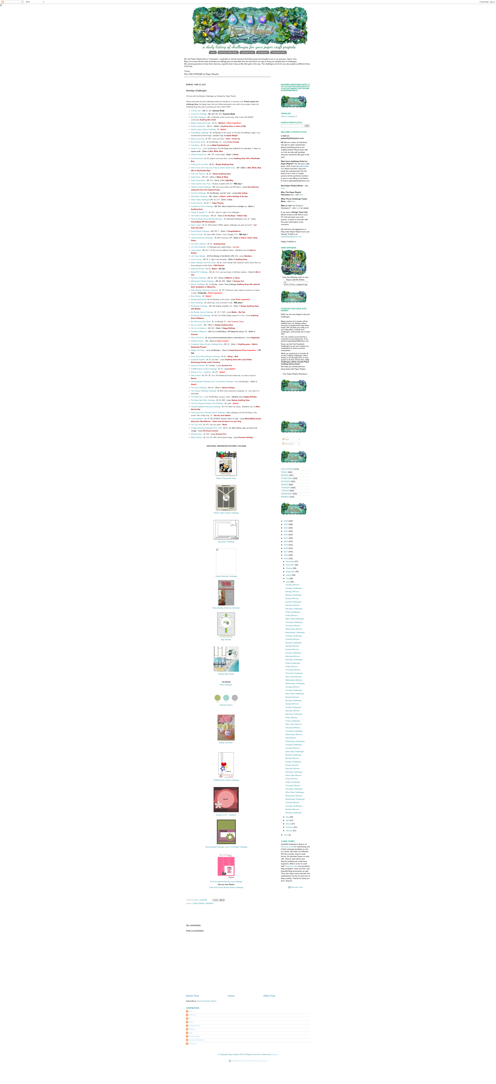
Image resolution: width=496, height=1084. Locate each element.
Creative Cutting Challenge (201, 187)
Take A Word (196, 375)
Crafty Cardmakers (198, 180)
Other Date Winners (293, 677)
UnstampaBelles (197, 418)
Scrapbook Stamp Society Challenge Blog (207, 344)
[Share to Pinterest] (223, 900)
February (290, 827)
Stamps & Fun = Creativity (201, 372)
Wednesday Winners (293, 629)
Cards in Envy (196, 148)
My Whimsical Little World (200, 321)
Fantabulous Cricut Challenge (202, 206)
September (290, 572)
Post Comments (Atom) (206, 1001)
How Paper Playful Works (228, 52)
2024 (286, 528)
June (288, 582)
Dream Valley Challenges (200, 199)
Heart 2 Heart (196, 225)
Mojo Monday (196, 296)
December (290, 561)
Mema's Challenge (198, 284)
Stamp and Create (197, 365)
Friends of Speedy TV (199, 212)
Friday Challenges (292, 612)
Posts (286, 439)
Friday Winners (291, 615)
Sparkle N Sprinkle (198, 359)
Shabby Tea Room (198, 350)
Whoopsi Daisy (196, 434)
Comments (288, 444)
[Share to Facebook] (221, 900)
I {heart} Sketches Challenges (202, 237)
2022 (286, 535)
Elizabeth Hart (194, 1026)
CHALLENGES (199, 903)
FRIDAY (284, 472)
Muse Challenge (197, 302)
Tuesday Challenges (293, 588)
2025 (286, 524)
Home (213, 52)
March (289, 824)
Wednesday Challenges (295, 632)
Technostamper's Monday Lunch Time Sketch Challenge (212, 381)
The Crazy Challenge (199, 387)
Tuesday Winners (292, 585)
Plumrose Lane (287, 847)
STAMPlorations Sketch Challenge (204, 369)
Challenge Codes (247, 52)
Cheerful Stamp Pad (198, 154)
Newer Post (192, 995)
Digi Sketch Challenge (199, 196)
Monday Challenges (293, 595)
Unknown (192, 1044)
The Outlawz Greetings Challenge (203, 391)
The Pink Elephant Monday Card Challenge (207, 403)
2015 (286, 559)
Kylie (190, 1033)
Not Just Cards (196, 325)
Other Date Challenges (294, 619)
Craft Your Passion (198, 173)
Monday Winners (292, 592)
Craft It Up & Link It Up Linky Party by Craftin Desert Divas (213, 167)
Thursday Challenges (294, 622)
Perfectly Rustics (197, 341)
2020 (286, 541)
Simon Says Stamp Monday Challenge (205, 356)
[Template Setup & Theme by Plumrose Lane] (248, 1061)
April (288, 820)
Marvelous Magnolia (198, 278)
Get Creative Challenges (200, 215)
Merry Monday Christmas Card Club (204, 290)
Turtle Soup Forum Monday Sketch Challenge (208, 412)
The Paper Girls (197, 396)
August (289, 575)
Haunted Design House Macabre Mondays (206, 219)
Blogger (275, 1054)
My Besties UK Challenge (200, 315)
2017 (286, 552)
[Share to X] (218, 900)
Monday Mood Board (198, 299)
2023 (286, 531)
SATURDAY (285, 481)
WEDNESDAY (286, 494)
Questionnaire (263, 52)
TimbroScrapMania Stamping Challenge (205, 406)
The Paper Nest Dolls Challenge (203, 400)
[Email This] (213, 900)
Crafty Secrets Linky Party (201, 183)
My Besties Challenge (199, 306)
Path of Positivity (197, 337)
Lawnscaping (196, 250)
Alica (190, 1011)
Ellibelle (192, 1029)
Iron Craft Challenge (198, 247)
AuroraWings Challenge (199, 132)
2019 (286, 545)
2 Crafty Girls (196, 110)
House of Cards (197, 234)
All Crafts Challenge (198, 117)
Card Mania (195, 145)
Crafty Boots (195, 177)
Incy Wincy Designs (198, 244)
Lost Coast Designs (198, 256)
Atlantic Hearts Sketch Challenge (203, 129)
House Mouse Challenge (200, 231)
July (288, 578)
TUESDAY (285, 491)
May (288, 817)
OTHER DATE (286, 478)
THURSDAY (286, 488)
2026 (286, 521)
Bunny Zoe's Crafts (198, 142)
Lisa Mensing (194, 1036)
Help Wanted (290, 738)
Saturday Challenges (293, 609)
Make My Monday (197, 268)
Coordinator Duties (278, 52)
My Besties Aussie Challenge (202, 312)
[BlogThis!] (216, 900)
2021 (286, 538)
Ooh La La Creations (198, 328)
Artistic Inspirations (198, 126)
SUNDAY (284, 485)
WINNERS (285, 497)
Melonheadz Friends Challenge (202, 281)
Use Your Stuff (196, 424)
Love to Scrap (196, 259)
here (283, 188)
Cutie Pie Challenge (198, 193)
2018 (286, 548)
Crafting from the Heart (199, 164)
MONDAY (209, 903)
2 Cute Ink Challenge (199, 114)
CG (190, 1018)
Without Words (196, 437)
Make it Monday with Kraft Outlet (203, 262)
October (289, 568)
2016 (286, 555)
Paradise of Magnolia (199, 331)
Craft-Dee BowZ (197, 158)
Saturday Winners (292, 605)
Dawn (191, 1022)
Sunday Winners (292, 598)
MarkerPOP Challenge (199, 272)
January (289, 831)
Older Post (269, 995)
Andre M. (192, 1015)
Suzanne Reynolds (196, 1040)
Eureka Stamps (197, 203)
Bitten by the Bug (197, 138)
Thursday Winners (292, 626)
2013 (286, 835)
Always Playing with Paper (201, 123)
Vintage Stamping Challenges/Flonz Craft (206, 428)
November (290, 565)
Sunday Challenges (293, 602)
